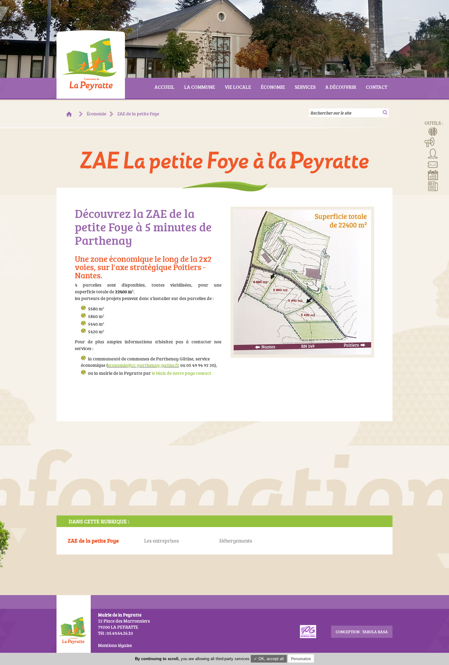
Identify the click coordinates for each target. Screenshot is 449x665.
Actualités (433, 185)
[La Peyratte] (69, 114)
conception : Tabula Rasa (362, 631)
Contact (433, 163)
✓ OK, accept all (269, 658)
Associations (433, 152)
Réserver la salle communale (433, 174)
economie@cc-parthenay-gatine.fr (143, 365)
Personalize (301, 659)
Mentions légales (115, 645)
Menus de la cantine (433, 130)
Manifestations (430, 141)
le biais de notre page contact (181, 373)
